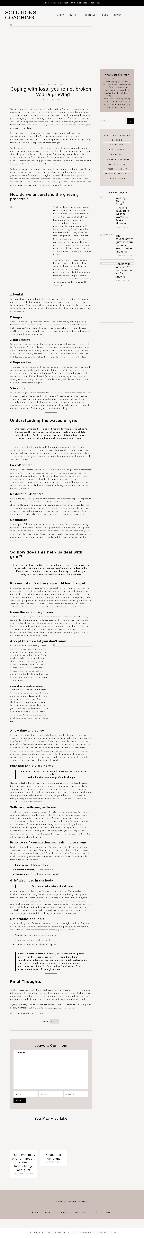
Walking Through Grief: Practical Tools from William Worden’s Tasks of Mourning (122, 211)
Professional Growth (117, 164)
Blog (105, 15)
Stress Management (117, 169)
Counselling (90, 15)
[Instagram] (136, 15)
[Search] (130, 121)
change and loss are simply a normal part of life (40, 148)
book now (95, 3)
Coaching (74, 15)
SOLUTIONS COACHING (20, 15)
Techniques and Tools (117, 174)
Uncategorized (117, 178)
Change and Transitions (51, 84)
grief (54, 1021)
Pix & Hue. (112, 1233)
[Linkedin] (130, 15)
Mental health (117, 150)
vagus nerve (35, 904)
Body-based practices (67, 910)
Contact (117, 15)
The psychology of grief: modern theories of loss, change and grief (23, 1162)
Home (35, 1212)
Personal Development (117, 159)
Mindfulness (117, 154)
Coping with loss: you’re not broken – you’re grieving (124, 270)
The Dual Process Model (21, 447)
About (60, 15)
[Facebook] (133, 15)
